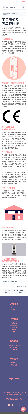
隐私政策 (14, 327)
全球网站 (14, 349)
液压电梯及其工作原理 (9, 291)
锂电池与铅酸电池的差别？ (18, 291)
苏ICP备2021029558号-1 (14, 399)
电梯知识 (14, 13)
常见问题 (8, 13)
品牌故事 (14, 323)
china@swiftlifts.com (14, 345)
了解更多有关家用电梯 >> (10, 281)
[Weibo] (19, 405)
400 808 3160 (14, 347)
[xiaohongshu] (9, 405)
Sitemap (14, 329)
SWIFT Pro (14, 307)
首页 (4, 13)
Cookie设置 (14, 325)
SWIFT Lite (14, 310)
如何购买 (14, 362)
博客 (14, 332)
